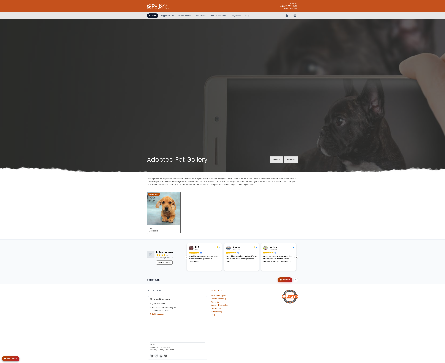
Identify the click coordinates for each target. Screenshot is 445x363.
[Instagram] (156, 356)
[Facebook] (152, 356)
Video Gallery (200, 15)
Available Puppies (218, 295)
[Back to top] (295, 280)
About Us (215, 302)
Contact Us (216, 308)
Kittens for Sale (184, 15)
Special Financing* (218, 299)
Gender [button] (290, 159)
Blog (247, 15)
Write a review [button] (164, 262)
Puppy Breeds (235, 15)
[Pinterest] (161, 356)
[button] (296, 257)
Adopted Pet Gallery (218, 15)
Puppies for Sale (167, 15)
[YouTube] (165, 356)
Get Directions (157, 314)
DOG (151, 228)
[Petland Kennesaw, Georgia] (158, 6)
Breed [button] (275, 159)
